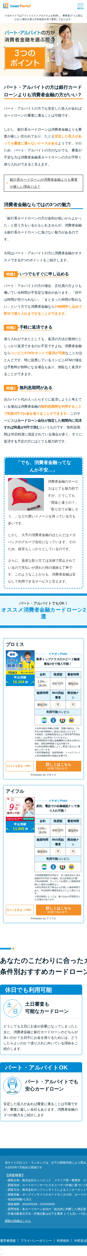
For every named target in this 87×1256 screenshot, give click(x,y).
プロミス (15, 644)
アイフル (15, 791)
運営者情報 (8, 1240)
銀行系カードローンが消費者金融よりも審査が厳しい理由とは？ (44, 183)
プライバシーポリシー (36, 1240)
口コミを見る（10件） (19, 909)
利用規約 (63, 1240)
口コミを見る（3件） (19, 765)
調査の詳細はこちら (18, 1221)
